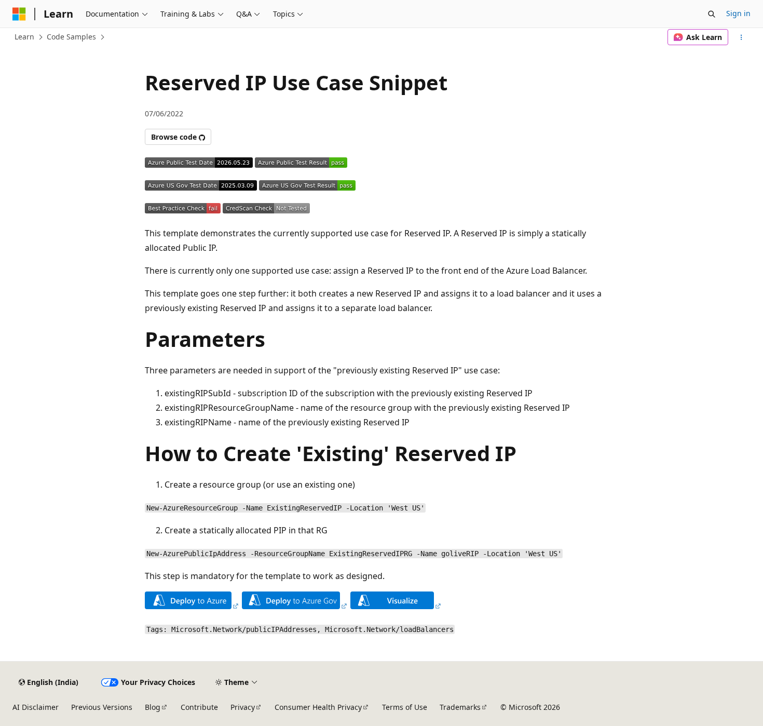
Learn (24, 37)
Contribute (199, 707)
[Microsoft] (19, 14)
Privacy (242, 707)
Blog (152, 707)
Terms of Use (404, 707)
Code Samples (71, 37)
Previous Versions (101, 707)
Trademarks (460, 707)
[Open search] (711, 14)
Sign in (738, 13)
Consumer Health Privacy (318, 707)
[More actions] (741, 37)
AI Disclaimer (35, 707)
